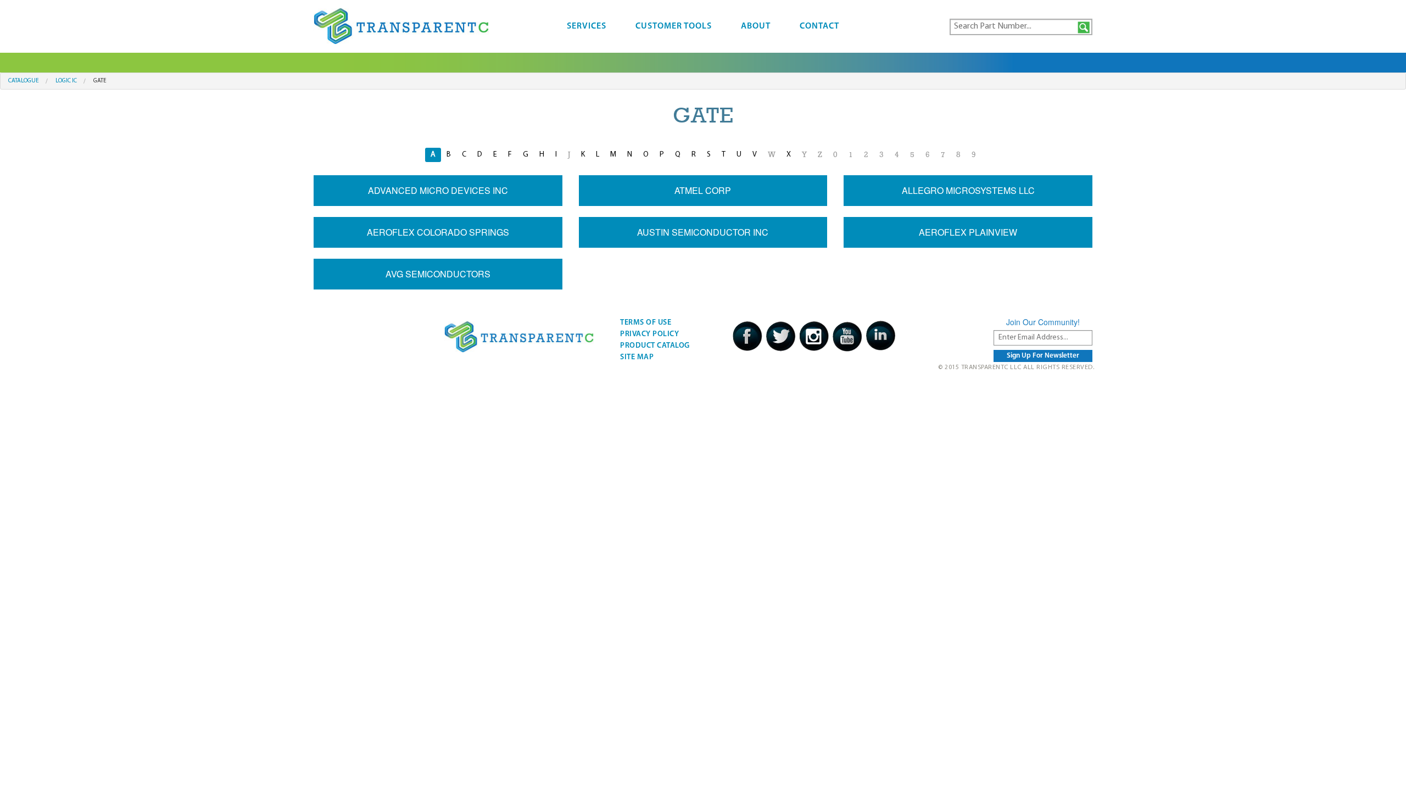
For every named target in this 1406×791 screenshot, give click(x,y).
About (756, 26)
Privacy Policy (649, 334)
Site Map (637, 357)
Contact (819, 26)
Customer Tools (673, 26)
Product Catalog (655, 346)
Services (586, 26)
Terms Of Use (645, 323)
